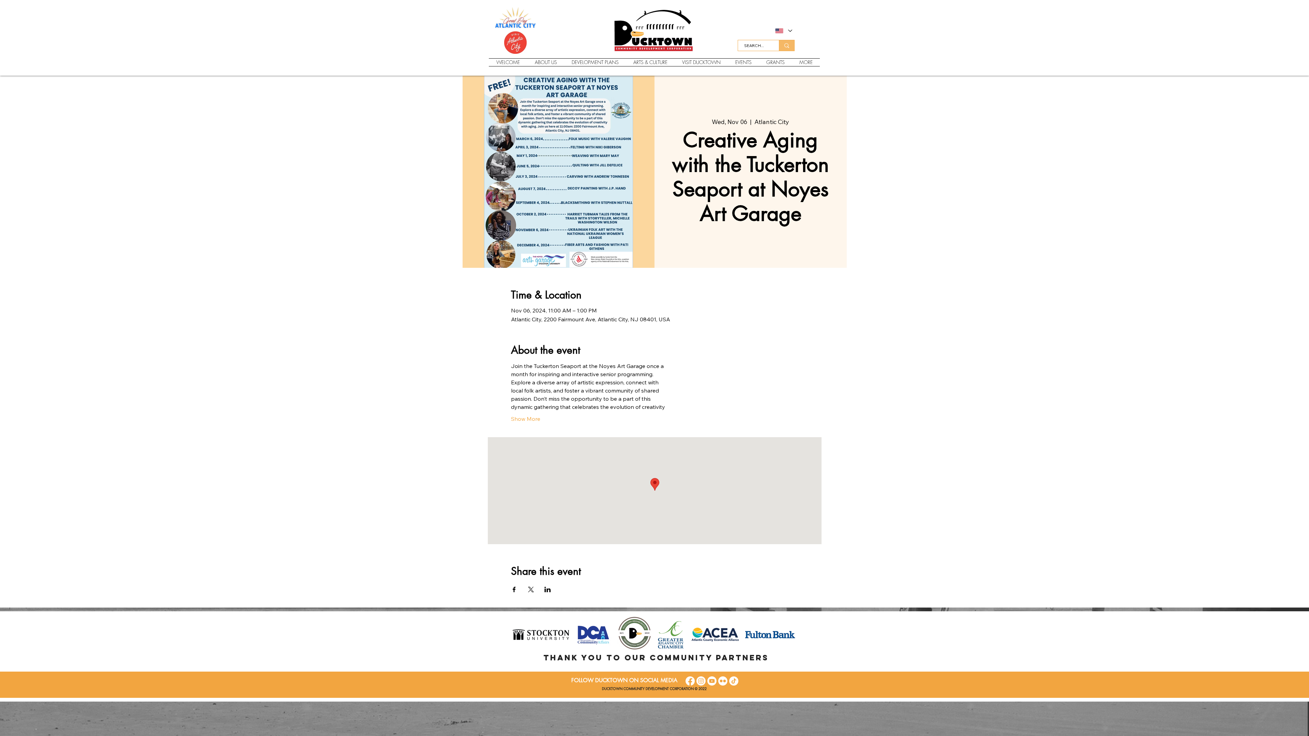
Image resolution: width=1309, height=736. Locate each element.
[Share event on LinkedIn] (547, 589)
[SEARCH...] (786, 45)
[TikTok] (733, 681)
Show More (525, 418)
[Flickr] (722, 681)
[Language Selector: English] (783, 31)
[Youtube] (712, 681)
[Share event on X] (531, 589)
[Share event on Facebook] (514, 589)
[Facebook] (690, 681)
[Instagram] (701, 681)
